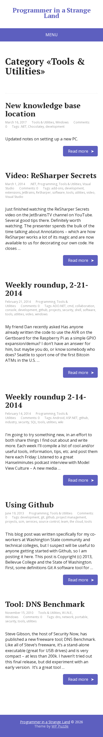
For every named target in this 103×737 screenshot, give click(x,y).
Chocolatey (36, 126)
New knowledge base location (42, 109)
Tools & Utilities (43, 122)
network (68, 617)
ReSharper (43, 192)
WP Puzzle (60, 726)
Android (58, 418)
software (58, 192)
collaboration (84, 306)
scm (21, 521)
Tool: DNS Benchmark (45, 604)
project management (71, 517)
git (42, 517)
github (43, 310)
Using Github (29, 505)
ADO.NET (59, 306)
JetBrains (28, 192)
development (55, 126)
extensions (12, 192)
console (10, 310)
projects (55, 310)
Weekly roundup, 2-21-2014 (46, 289)
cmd (70, 306)
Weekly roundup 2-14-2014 (45, 401)
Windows (62, 122)
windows (41, 314)
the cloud (76, 521)
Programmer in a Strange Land (51, 12)
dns (57, 617)
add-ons (57, 188)
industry (11, 422)
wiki (60, 422)
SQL (33, 422)
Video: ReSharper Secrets (50, 175)
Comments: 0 (28, 188)
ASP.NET (72, 418)
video (90, 192)
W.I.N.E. (67, 613)
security (67, 310)
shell (78, 310)
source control (49, 521)
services (31, 521)
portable (81, 617)
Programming (47, 184)
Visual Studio (14, 197)
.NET (23, 126)
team (64, 521)
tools (70, 192)
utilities (80, 192)
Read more (78, 151)
